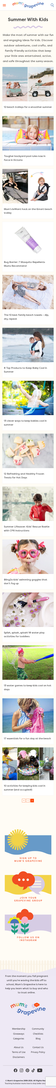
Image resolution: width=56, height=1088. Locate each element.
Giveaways (18, 1033)
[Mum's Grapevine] (28, 5)
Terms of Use (18, 1052)
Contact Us (38, 1047)
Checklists (38, 1033)
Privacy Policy (38, 1052)
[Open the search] (52, 5)
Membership (18, 1028)
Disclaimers (19, 1056)
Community (38, 1028)
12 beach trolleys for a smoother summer (28, 107)
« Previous (24, 800)
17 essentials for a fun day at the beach (27, 738)
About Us (18, 1047)
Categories (18, 1038)
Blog (38, 1038)
